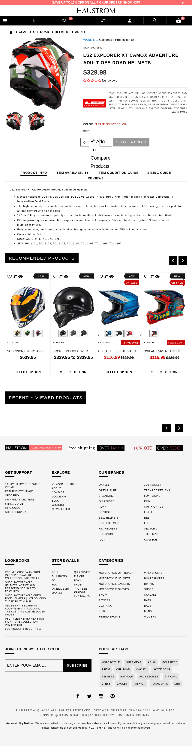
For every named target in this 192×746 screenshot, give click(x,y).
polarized (169, 662)
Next (78, 121)
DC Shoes (105, 512)
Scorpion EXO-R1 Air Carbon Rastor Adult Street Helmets (28, 351)
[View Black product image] (119, 333)
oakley (141, 669)
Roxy (102, 506)
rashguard (160, 683)
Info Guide (12, 507)
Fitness (104, 600)
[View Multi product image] (154, 333)
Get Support (18, 472)
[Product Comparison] (103, 20)
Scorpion (106, 534)
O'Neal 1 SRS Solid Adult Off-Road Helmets (119, 351)
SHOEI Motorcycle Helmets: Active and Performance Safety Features (21, 587)
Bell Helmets (109, 517)
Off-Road (41, 32)
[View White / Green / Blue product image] (27, 333)
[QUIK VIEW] (20, 276)
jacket (122, 683)
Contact (58, 492)
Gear (23, 32)
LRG (146, 523)
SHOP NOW (131, 2)
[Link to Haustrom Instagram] (101, 696)
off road (123, 669)
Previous (4, 121)
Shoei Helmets (110, 523)
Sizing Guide (14, 503)
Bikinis (149, 583)
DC (54, 580)
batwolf (126, 676)
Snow (103, 594)
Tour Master (153, 534)
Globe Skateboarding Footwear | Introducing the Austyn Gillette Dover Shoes (25, 610)
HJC (54, 584)
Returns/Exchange (19, 491)
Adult (80, 32)
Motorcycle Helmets (114, 578)
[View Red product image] (129, 333)
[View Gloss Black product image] (63, 333)
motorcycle (111, 662)
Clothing (105, 605)
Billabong (106, 495)
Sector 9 (150, 528)
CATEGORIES (111, 560)
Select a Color (131, 142)
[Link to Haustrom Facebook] (77, 696)
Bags (148, 605)
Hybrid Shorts (110, 616)
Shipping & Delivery (19, 499)
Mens (148, 611)
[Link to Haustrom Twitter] (89, 696)
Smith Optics (153, 506)
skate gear (161, 669)
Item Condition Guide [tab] (118, 172)
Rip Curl (80, 576)
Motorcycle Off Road (115, 572)
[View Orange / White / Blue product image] (17, 333)
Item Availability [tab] (72, 172)
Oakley (104, 484)
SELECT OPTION (28, 372)
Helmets (62, 32)
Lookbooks (17, 560)
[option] (28, 324)
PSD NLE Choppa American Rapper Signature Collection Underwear (24, 575)
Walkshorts (153, 572)
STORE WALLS (65, 560)
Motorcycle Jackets (114, 583)
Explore (61, 472)
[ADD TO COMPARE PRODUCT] (15, 277)
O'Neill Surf (108, 490)
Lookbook (59, 496)
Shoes (148, 589)
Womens (150, 616)
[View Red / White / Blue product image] (38, 333)
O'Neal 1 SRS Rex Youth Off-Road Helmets (164, 351)
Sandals (150, 594)
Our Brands (111, 472)
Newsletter (61, 509)
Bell (55, 572)
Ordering (12, 495)
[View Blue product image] (108, 333)
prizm (106, 669)
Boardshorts (154, 578)
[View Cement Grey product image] (73, 333)
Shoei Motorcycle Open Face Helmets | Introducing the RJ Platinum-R (25, 598)
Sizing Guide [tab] (159, 172)
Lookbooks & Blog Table (23, 628)
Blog (55, 500)
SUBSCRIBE (77, 665)
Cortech (150, 539)
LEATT (148, 512)
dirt (177, 683)
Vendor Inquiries (64, 484)
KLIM (147, 501)
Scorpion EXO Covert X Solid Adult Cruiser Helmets (73, 351)
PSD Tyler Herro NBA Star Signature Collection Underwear (24, 621)
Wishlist (58, 504)
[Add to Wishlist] (84, 142)
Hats (147, 600)
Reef (147, 517)
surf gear (134, 662)
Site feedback (15, 512)
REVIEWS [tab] (96, 178)
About (56, 488)
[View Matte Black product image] (83, 333)
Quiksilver (107, 501)
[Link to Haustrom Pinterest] (112, 696)
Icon (102, 539)
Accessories (148, 676)
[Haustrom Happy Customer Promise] (33, 447)
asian (152, 662)
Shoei (78, 584)
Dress (106, 683)
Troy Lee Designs (157, 490)
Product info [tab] (33, 172)
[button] (92, 80)
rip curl (171, 676)
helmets (108, 676)
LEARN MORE (179, 111)
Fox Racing (152, 495)
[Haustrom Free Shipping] (96, 447)
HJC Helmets (108, 528)
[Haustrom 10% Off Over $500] (158, 447)
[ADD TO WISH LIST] (9, 276)
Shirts (104, 611)
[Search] (155, 20)
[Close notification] (183, 3)
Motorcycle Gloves (114, 589)
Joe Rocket (152, 484)
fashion (139, 683)
